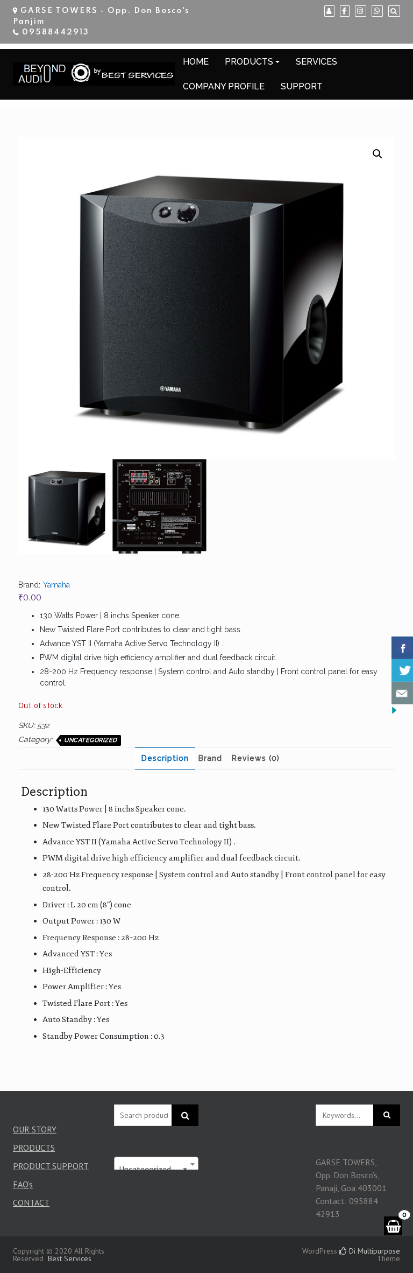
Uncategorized (90, 740)
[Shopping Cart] (393, 1225)
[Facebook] (345, 11)
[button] (377, 154)
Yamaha (56, 584)
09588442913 (55, 32)
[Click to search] (386, 1115)
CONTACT (31, 1202)
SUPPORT (302, 86)
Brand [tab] (210, 758)
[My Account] (329, 11)
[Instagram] (360, 11)
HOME (196, 62)
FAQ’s (23, 1184)
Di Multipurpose (373, 1251)
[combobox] (156, 1164)
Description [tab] (165, 758)
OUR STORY (34, 1129)
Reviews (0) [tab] (256, 758)
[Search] (394, 11)
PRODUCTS (249, 62)
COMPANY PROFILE (224, 86)
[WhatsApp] (377, 11)
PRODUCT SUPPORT (51, 1165)
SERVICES (316, 62)
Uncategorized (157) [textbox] (156, 1169)
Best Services (69, 1258)
